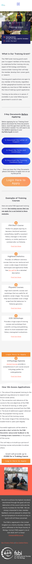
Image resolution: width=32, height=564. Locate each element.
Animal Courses (12, 364)
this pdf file (12, 270)
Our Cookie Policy (22, 543)
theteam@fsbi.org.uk (16, 535)
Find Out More (16, 246)
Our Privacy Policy (8, 543)
